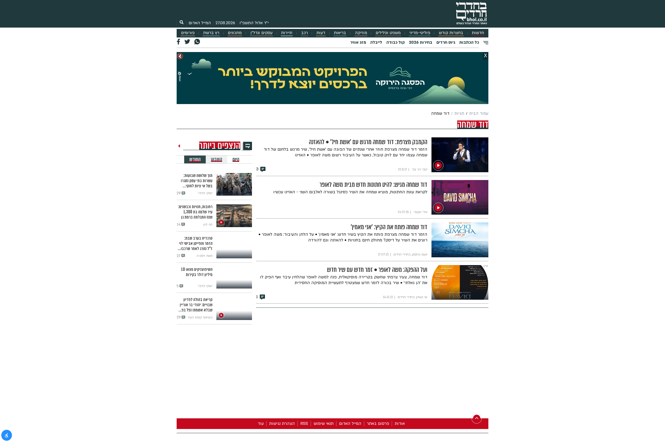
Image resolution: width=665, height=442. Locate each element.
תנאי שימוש (324, 423)
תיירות (286, 33)
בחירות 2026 (420, 42)
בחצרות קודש (451, 33)
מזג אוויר (358, 42)
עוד (261, 423)
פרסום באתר (378, 423)
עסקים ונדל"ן (261, 33)
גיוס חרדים (445, 42)
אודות (400, 423)
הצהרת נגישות (282, 423)
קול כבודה (395, 42)
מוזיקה (361, 33)
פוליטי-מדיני (419, 33)
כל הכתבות (469, 42)
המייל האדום (200, 23)
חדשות (478, 33)
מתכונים (235, 33)
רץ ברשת (211, 33)
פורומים (188, 33)
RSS (304, 423)
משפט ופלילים (388, 33)
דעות (320, 33)
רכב (304, 33)
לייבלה (376, 42)
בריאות (340, 33)
